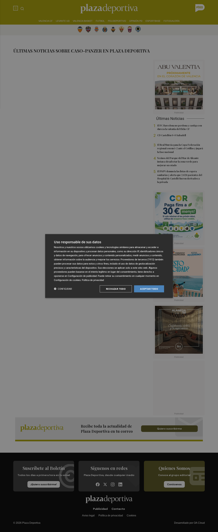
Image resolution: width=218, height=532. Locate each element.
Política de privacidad (93, 280)
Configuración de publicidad (82, 276)
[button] (63, 289)
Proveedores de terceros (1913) (137, 259)
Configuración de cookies (67, 280)
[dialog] (109, 266)
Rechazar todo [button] (116, 288)
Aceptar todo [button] (149, 288)
